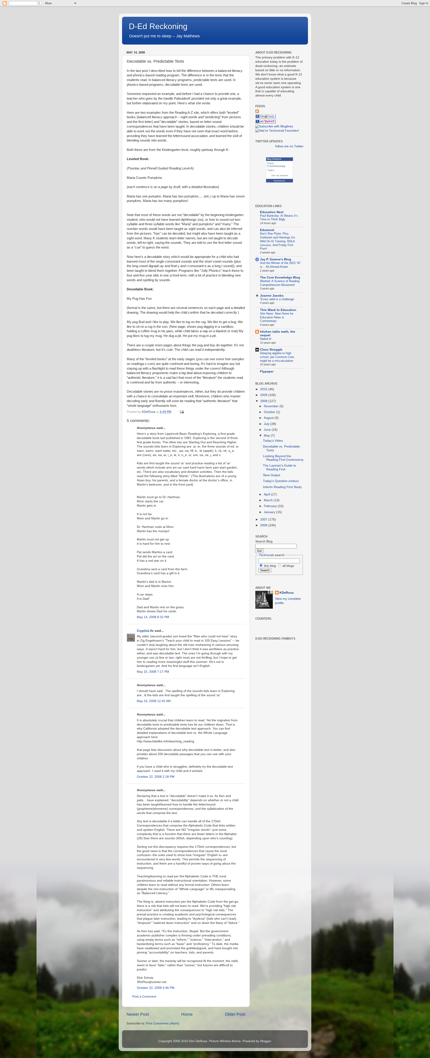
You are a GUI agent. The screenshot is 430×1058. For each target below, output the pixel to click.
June (268, 429)
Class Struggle (271, 349)
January (270, 512)
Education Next (272, 212)
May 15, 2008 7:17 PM (153, 671)
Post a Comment (144, 996)
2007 (264, 519)
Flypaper (266, 371)
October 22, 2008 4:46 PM (155, 987)
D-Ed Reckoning (158, 26)
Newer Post (138, 1014)
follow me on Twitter (289, 146)
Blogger (265, 1041)
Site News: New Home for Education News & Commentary (276, 317)
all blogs (288, 566)
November (272, 406)
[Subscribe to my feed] (257, 112)
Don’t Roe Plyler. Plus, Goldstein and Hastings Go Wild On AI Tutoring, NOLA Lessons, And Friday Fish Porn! (277, 241)
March (269, 500)
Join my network (279, 175)
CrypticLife (145, 630)
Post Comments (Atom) (162, 1023)
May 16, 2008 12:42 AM (154, 701)
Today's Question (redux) (281, 481)
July (267, 424)
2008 (264, 401)
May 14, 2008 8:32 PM (153, 617)
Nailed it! (265, 339)
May (267, 435)
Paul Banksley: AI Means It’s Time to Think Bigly (279, 217)
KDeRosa (287, 592)
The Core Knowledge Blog (280, 277)
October (270, 412)
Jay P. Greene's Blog (275, 259)
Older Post (235, 1014)
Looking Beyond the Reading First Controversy (283, 457)
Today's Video (273, 440)
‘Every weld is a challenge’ (277, 299)
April (267, 494)
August (269, 418)
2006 (264, 525)
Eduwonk (267, 230)
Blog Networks (279, 181)
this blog (269, 566)
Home (187, 1014)
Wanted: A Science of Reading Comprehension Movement (279, 283)
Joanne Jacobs (272, 295)
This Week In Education (278, 310)
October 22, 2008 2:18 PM (155, 776)
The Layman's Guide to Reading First (279, 467)
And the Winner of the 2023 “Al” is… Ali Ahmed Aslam (280, 264)
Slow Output (271, 475)
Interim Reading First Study (282, 487)
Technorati (266, 555)
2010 (264, 389)
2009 (264, 395)
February (271, 506)
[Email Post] (181, 411)
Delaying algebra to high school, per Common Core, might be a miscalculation (277, 356)
